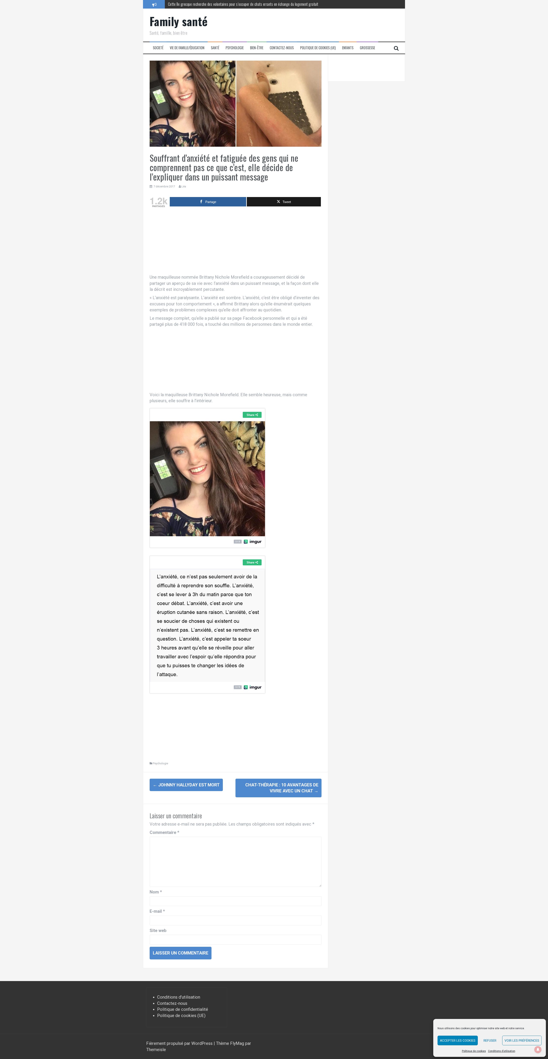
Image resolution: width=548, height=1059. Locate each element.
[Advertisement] (236, 242)
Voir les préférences (522, 1041)
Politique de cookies (474, 1051)
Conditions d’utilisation (501, 1051)
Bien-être (256, 47)
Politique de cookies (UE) (318, 47)
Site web (158, 930)
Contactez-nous (282, 47)
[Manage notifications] (538, 1049)
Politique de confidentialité (182, 1009)
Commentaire (164, 832)
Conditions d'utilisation (178, 997)
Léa (184, 186)
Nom (156, 892)
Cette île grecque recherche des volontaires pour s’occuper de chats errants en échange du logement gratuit (243, 4)
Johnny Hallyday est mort (186, 784)
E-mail (157, 911)
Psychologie (235, 47)
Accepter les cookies (457, 1041)
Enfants (347, 47)
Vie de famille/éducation (187, 47)
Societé (158, 47)
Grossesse (367, 47)
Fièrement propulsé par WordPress (180, 1043)
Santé (215, 47)
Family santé (179, 21)
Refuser (490, 1041)
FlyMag (237, 1043)
